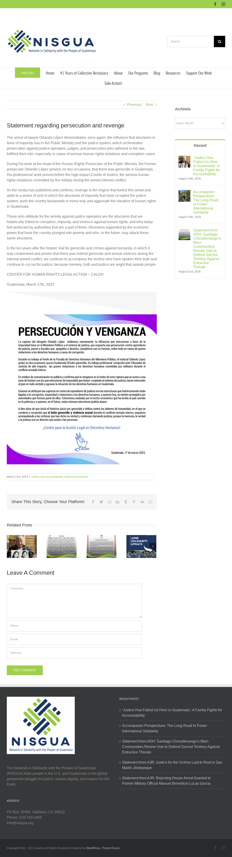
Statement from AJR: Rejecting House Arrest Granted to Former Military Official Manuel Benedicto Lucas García (166, 780)
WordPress (93, 848)
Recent (200, 145)
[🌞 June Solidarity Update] (141, 546)
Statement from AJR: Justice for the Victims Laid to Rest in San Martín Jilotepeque (172, 765)
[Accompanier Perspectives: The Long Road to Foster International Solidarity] (184, 193)
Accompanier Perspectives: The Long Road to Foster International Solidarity (205, 202)
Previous (134, 105)
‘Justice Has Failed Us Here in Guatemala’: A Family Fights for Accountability (206, 166)
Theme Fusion (111, 848)
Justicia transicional (76, 476)
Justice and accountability (47, 476)
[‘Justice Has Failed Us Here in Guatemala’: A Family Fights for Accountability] (22, 546)
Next (149, 105)
